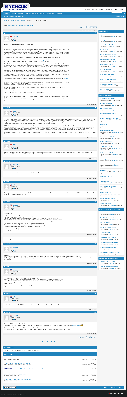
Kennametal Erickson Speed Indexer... (109, 242)
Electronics (28, 13)
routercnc (114, 61)
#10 (95, 312)
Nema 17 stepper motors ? (106, 192)
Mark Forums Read (19, 16)
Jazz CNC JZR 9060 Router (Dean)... (109, 247)
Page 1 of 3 (82, 27)
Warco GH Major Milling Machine (108, 227)
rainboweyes (112, 254)
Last (94, 27)
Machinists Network (116, 393)
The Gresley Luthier (116, 132)
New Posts (11, 16)
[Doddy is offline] (6, 112)
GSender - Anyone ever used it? (108, 54)
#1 (95, 33)
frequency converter (105, 40)
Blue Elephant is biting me (106, 141)
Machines (20, 13)
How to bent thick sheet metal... (107, 64)
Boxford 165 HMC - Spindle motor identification (17, 363)
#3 (95, 141)
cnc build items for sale (105, 203)
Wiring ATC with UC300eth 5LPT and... (109, 118)
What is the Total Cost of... (106, 89)
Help (116, 9)
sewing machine (76, 325)
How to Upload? (104, 124)
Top (122, 387)
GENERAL (12, 20)
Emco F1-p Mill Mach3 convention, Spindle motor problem (28, 368)
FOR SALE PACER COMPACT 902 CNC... (110, 252)
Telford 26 (111, 263)
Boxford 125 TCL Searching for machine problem (17, 379)
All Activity (5, 16)
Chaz (110, 239)
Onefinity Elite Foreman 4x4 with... (108, 49)
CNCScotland (112, 219)
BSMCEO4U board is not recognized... (109, 164)
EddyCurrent (115, 171)
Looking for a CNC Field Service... (108, 261)
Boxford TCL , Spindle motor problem (21, 25)
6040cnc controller (104, 181)
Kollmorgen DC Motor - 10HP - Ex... (108, 237)
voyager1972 (115, 120)
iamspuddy (113, 205)
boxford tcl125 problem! (10, 358)
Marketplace (50, 13)
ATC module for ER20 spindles (107, 98)
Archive (119, 387)
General (13, 13)
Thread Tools (77, 30)
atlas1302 (113, 36)
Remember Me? (108, 9)
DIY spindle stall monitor (106, 103)
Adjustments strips (104, 35)
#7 (95, 243)
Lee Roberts (115, 126)
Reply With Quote (92, 104)
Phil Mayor (114, 160)
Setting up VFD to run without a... (108, 186)
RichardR (113, 183)
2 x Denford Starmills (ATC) (106, 44)
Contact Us (107, 387)
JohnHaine (113, 56)
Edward (111, 224)
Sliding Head (115, 154)
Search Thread (85, 30)
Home (6, 13)
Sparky (112, 46)
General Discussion (21, 20)
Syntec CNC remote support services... (109, 266)
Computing (59, 13)
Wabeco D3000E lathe (105, 222)
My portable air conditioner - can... (108, 84)
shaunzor (113, 51)
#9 (95, 293)
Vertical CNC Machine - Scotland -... (108, 217)
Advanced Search (120, 16)
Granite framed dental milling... (107, 152)
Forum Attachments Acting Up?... (108, 136)
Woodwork (43, 13)
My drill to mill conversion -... (107, 69)
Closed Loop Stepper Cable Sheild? (108, 159)
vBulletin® (9, 393)
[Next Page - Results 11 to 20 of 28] (92, 27)
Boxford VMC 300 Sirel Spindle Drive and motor (17, 374)
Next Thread (54, 342)
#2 (95, 107)
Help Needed (103, 170)
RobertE (111, 249)
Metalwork (35, 13)
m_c (113, 143)
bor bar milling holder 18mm (107, 74)
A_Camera (113, 66)
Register (122, 9)
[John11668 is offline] (6, 38)
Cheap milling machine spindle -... (108, 59)
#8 (95, 266)
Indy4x (113, 90)
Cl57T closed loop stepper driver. (108, 79)
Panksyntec (112, 268)
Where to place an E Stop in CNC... (108, 198)
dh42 (113, 138)
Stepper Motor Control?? (106, 146)
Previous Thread (46, 342)
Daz (113, 100)
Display (93, 30)
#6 (95, 201)
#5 (95, 181)
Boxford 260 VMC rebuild (106, 108)
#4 (95, 161)
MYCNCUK (113, 387)
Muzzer (113, 81)
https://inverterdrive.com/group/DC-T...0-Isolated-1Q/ (43, 60)
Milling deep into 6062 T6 (106, 176)
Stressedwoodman (115, 187)
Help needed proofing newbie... (107, 130)
